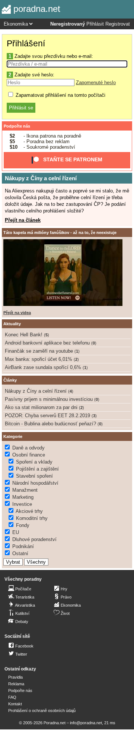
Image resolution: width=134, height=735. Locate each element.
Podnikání (23, 546)
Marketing (23, 497)
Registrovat (117, 24)
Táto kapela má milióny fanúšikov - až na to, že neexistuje (60, 232)
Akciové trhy (29, 511)
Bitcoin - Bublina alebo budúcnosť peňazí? (50, 423)
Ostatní (20, 553)
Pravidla (15, 677)
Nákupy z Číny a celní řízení (41, 178)
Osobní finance (28, 455)
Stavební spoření (34, 476)
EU (15, 532)
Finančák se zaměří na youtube (39, 351)
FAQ (12, 697)
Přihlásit (95, 24)
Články (10, 380)
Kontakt (15, 704)
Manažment (25, 490)
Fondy (22, 525)
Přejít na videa (17, 312)
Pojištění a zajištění (37, 469)
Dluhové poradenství (34, 539)
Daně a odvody (28, 448)
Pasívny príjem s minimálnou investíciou (49, 399)
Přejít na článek (23, 220)
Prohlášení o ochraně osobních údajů (42, 710)
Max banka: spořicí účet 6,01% (38, 359)
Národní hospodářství (35, 483)
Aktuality (12, 324)
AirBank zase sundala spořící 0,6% (43, 367)
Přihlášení (26, 43)
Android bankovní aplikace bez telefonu (47, 343)
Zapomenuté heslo (96, 82)
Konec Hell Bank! (23, 334)
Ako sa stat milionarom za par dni (41, 407)
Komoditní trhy (32, 518)
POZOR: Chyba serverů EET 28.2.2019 (47, 415)
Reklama (16, 684)
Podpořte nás (17, 126)
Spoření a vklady (34, 462)
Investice (22, 504)
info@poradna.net (86, 723)
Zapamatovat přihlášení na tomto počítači (59, 95)
